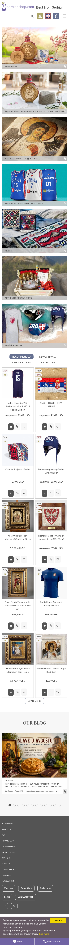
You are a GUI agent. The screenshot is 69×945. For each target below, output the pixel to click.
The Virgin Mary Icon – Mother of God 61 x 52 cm (18, 537)
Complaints (8, 869)
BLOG (7, 897)
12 (59, 805)
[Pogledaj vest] (34, 755)
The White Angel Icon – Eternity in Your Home (18, 670)
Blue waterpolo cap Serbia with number (51, 471)
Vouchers (8, 888)
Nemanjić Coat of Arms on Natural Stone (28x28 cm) (51, 537)
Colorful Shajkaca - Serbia (17, 469)
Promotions (26, 888)
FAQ (3, 835)
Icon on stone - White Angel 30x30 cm (51, 670)
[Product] (18, 384)
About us (6, 829)
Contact (6, 875)
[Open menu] (64, 16)
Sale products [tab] (21, 362)
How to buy (8, 841)
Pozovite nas (53, 941)
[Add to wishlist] (24, 426)
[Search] (32, 16)
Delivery (6, 863)
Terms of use (8, 846)
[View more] (65, 791)
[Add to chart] (11, 426)
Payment (6, 858)
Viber (19, 941)
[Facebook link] (5, 906)
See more (44, 934)
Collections (45, 888)
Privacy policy (9, 852)
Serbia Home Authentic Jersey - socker (51, 604)
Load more (34, 701)
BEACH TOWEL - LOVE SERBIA (51, 405)
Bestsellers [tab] (47, 362)
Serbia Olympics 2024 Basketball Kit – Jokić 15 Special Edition (18, 406)
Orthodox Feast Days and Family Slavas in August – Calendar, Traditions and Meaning (33, 785)
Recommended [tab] (21, 356)
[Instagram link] (14, 906)
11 (54, 805)
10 (50, 805)
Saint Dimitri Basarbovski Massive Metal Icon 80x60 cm (18, 605)
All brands (7, 823)
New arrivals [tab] (47, 356)
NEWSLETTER (8, 881)
